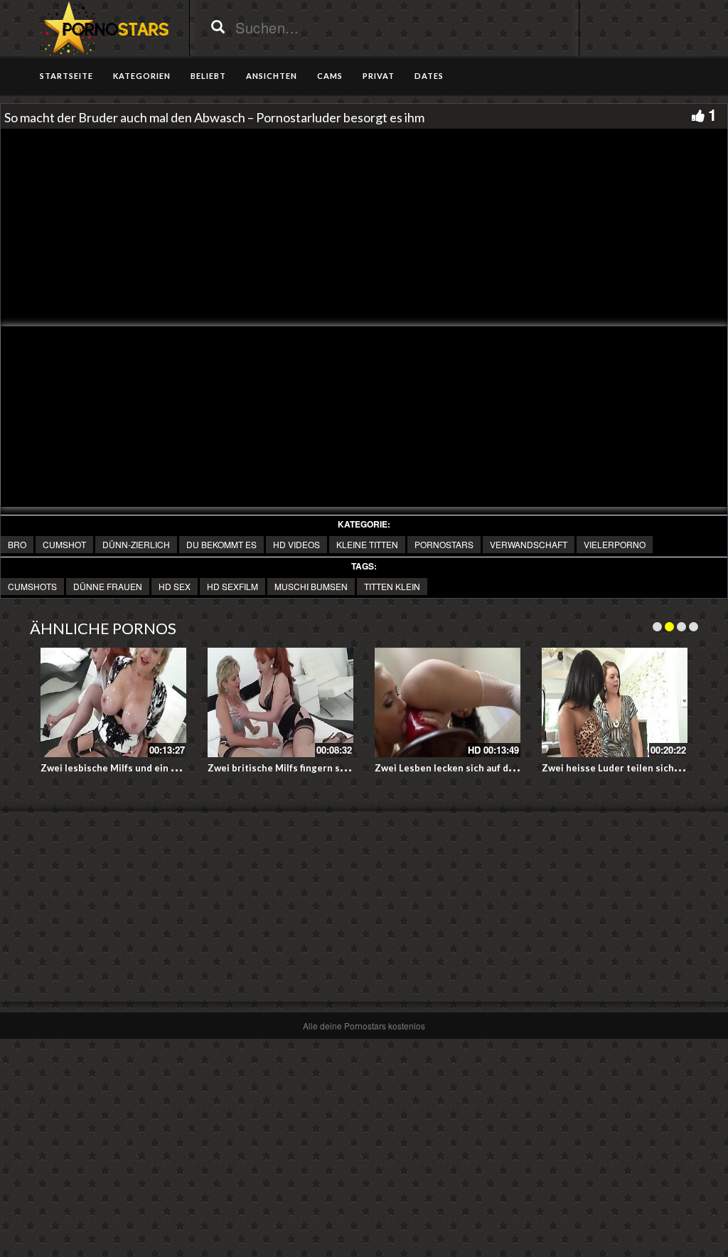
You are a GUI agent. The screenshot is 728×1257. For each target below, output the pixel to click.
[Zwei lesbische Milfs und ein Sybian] (113, 702)
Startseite (66, 75)
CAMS (330, 75)
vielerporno (615, 544)
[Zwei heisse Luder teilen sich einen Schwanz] (614, 702)
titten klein (392, 586)
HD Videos (296, 544)
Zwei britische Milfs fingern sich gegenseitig (309, 768)
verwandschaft (528, 544)
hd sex (175, 586)
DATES (429, 75)
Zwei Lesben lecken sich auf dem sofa (459, 768)
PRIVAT (379, 75)
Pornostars (443, 544)
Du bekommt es (221, 544)
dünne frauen (107, 586)
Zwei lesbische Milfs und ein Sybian (120, 768)
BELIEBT (208, 75)
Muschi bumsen (311, 586)
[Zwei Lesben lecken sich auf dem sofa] (447, 702)
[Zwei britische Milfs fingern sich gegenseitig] (280, 702)
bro (17, 544)
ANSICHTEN (271, 75)
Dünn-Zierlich (136, 544)
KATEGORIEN (142, 75)
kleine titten (367, 544)
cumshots (32, 586)
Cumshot (64, 544)
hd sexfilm (232, 586)
